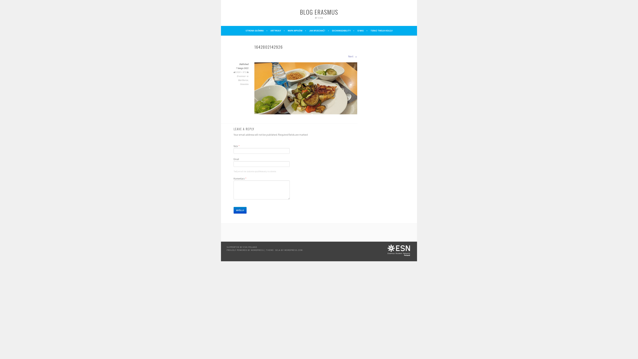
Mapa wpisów (295, 30)
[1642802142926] (305, 113)
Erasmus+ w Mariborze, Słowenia (243, 80)
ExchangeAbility (341, 30)
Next (351, 56)
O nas (360, 30)
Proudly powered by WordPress (245, 250)
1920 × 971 (241, 72)
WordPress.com (293, 250)
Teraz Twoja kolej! (382, 30)
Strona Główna (255, 30)
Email (236, 159)
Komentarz (240, 178)
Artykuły (275, 30)
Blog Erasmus (319, 11)
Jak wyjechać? (317, 30)
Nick (237, 146)
